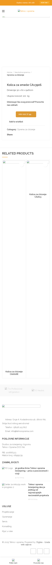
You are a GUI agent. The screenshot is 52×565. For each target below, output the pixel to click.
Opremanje (7, 517)
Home (9, 72)
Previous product (8, 79)
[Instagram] (6, 3)
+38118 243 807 (20, 427)
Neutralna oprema (22, 72)
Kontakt (45, 3)
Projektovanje (8, 512)
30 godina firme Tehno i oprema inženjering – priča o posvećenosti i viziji (31, 471)
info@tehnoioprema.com (22, 431)
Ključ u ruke (7, 531)
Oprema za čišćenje (15, 75)
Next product (13, 79)
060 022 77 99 (25, 114)
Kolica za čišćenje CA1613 (37, 195)
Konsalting (7, 526)
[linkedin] (10, 3)
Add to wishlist (16, 122)
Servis (4, 521)
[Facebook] (3, 3)
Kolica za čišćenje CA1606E (14, 373)
